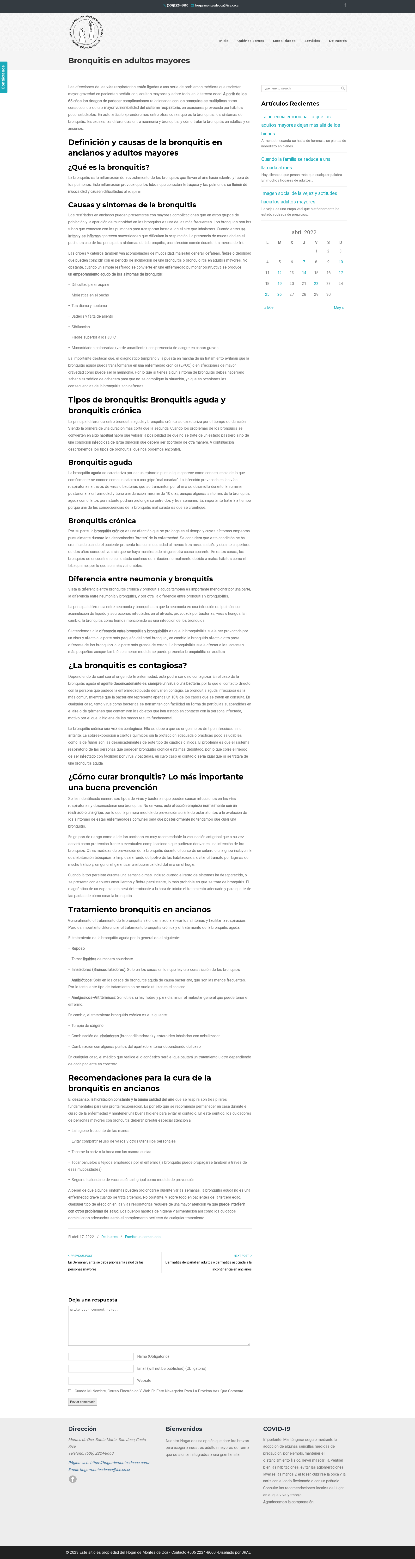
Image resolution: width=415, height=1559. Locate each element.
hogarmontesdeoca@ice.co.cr (217, 5)
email (171, 1368)
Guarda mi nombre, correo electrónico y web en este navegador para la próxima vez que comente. (159, 1391)
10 (341, 262)
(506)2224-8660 (177, 5)
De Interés (109, 1237)
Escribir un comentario (143, 1237)
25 (267, 294)
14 (304, 272)
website (144, 1380)
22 (316, 283)
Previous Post (80, 1255)
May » (339, 308)
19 (279, 283)
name (153, 1356)
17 (341, 272)
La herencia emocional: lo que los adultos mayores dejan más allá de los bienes (300, 125)
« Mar (269, 308)
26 (279, 294)
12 (279, 272)
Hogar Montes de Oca (86, 32)
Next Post (242, 1255)
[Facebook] (345, 5)
